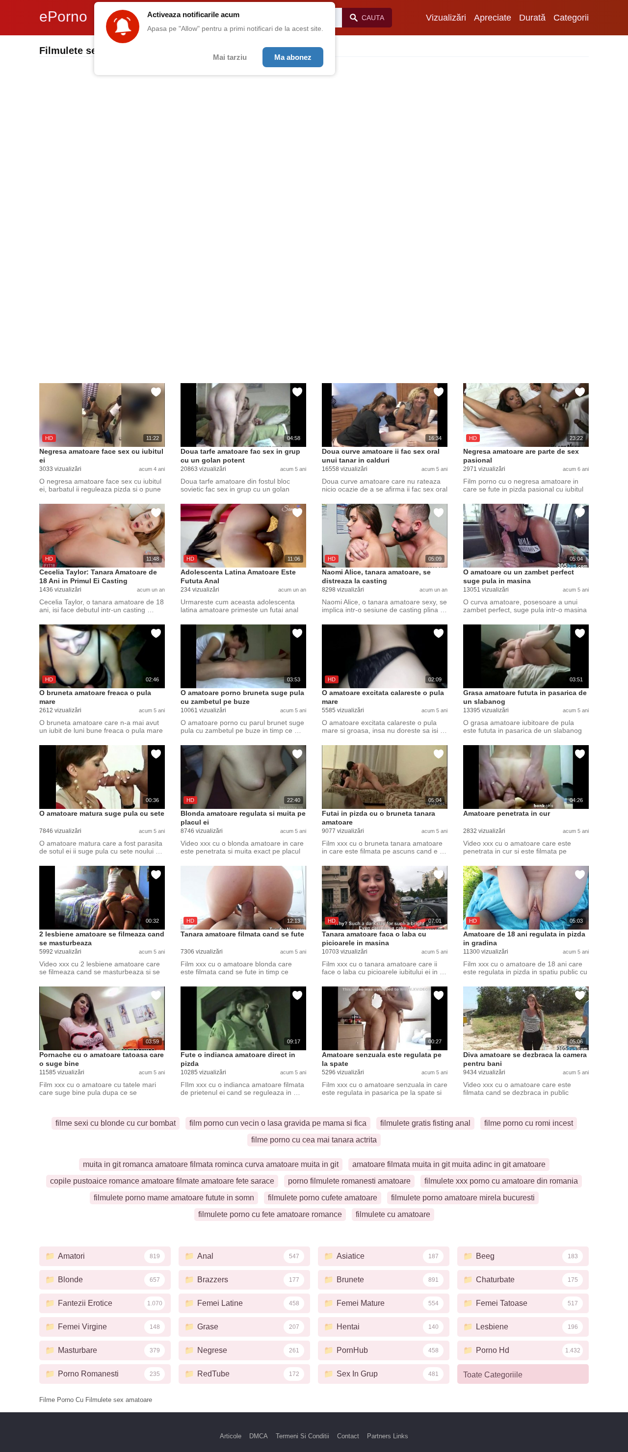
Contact (348, 1436)
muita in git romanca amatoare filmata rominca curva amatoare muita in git (211, 1164)
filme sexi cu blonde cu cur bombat (115, 1123)
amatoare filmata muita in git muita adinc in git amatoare (449, 1164)
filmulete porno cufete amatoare (322, 1197)
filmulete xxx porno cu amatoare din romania (501, 1181)
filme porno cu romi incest (528, 1123)
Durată (532, 18)
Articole (230, 1436)
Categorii (571, 18)
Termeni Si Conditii (302, 1436)
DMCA (258, 1436)
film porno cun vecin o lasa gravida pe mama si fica (277, 1123)
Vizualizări (446, 18)
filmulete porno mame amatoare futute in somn (174, 1197)
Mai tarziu (230, 57)
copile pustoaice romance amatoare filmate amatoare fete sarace (162, 1181)
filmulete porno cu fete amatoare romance (270, 1214)
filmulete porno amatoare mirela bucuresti (463, 1197)
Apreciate (492, 18)
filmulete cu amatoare (393, 1214)
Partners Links (387, 1436)
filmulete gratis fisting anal (425, 1123)
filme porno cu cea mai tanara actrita (314, 1140)
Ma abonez (293, 57)
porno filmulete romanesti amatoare (349, 1181)
